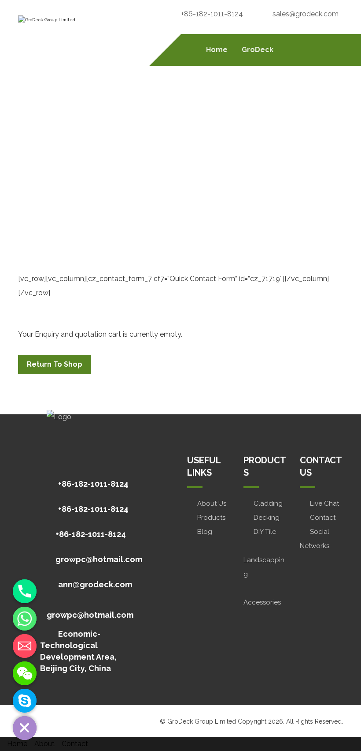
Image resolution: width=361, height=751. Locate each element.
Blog (204, 532)
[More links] (292, 49)
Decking (267, 518)
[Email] (25, 646)
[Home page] (136, 177)
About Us (211, 503)
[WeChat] (25, 673)
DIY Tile (265, 532)
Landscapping (263, 567)
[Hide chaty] (25, 728)
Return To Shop (54, 364)
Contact (322, 518)
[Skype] (25, 701)
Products (211, 518)
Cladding (268, 503)
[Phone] (25, 591)
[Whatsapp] (25, 619)
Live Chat (324, 503)
